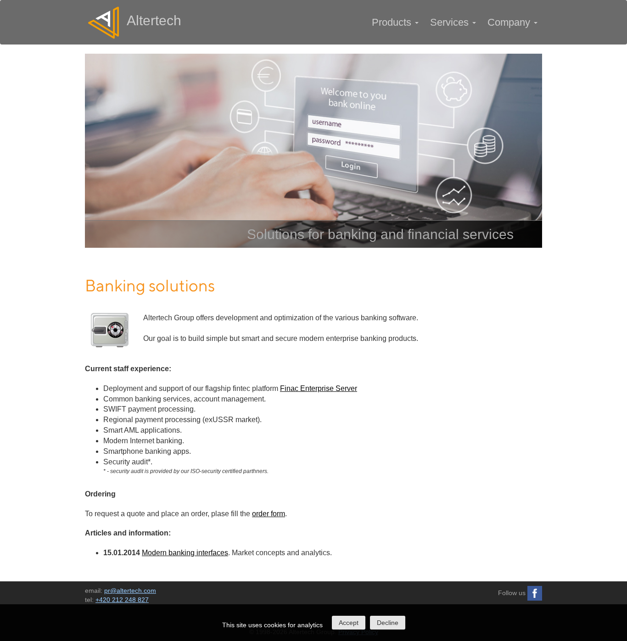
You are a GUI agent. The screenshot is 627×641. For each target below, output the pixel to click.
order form (268, 514)
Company (510, 22)
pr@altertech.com (130, 590)
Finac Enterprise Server (318, 388)
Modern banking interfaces (185, 553)
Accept (348, 622)
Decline (387, 622)
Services (450, 22)
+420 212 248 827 (122, 599)
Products (393, 22)
